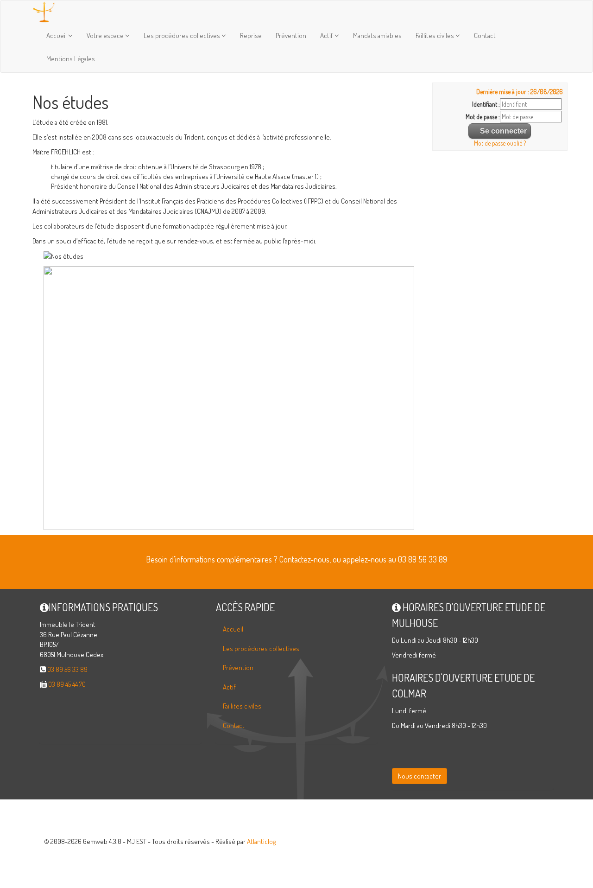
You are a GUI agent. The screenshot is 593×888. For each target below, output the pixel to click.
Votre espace (106, 35)
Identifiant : (486, 104)
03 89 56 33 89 (67, 669)
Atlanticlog (261, 841)
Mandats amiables (377, 35)
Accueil (57, 35)
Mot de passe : (483, 117)
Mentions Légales (70, 58)
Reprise (251, 35)
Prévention (291, 35)
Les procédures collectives (182, 35)
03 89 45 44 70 (67, 684)
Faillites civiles (435, 35)
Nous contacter (419, 776)
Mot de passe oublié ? (500, 143)
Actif (327, 35)
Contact (485, 35)
